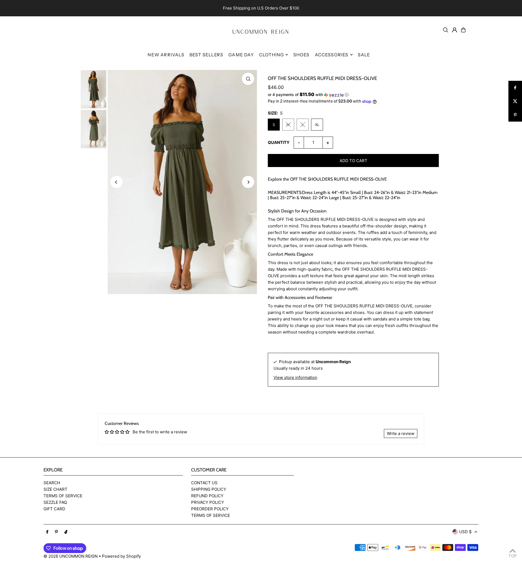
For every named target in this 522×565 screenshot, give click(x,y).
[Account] (454, 29)
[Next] (248, 182)
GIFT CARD (54, 508)
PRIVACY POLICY (207, 502)
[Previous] (116, 182)
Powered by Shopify (121, 556)
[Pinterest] (56, 532)
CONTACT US (204, 482)
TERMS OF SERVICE (63, 495)
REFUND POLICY (207, 495)
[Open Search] (445, 29)
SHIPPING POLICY (208, 489)
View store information (295, 377)
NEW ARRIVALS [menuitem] (166, 54)
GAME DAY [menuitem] (241, 54)
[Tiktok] (65, 532)
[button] (353, 94)
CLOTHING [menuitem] (271, 54)
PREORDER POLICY (210, 508)
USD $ (465, 531)
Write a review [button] (400, 433)
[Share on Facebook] (515, 87)
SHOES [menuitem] (301, 54)
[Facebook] (47, 532)
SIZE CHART (55, 489)
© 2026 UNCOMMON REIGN (71, 556)
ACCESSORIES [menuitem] (332, 54)
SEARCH (52, 482)
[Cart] (463, 29)
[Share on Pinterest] (515, 115)
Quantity (279, 142)
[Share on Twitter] (515, 101)
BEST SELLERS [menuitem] (206, 54)
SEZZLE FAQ (55, 502)
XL (317, 124)
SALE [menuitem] (364, 54)
